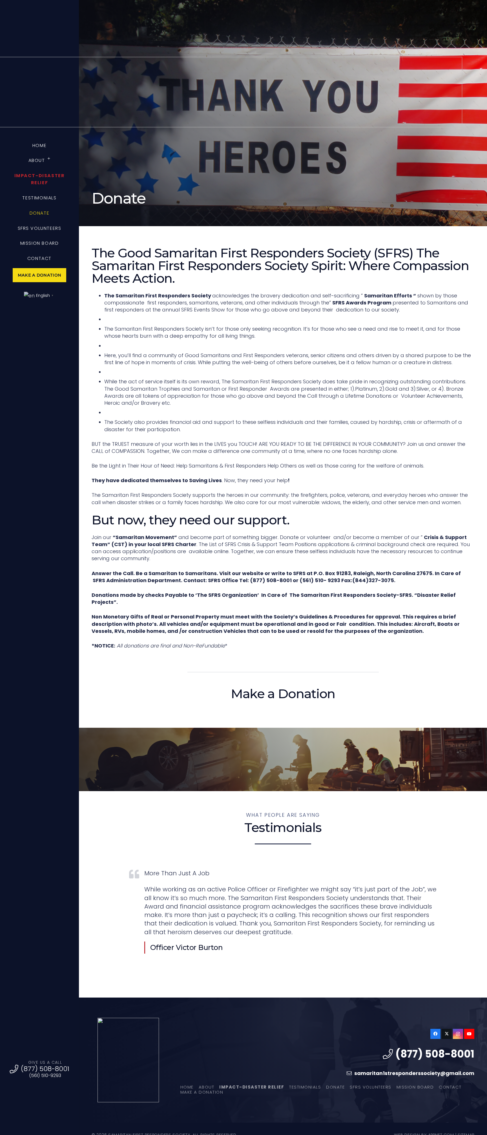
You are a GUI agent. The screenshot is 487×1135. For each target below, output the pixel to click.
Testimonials (305, 1087)
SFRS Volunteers (370, 1087)
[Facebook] (435, 1034)
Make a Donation (201, 1092)
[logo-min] (128, 1060)
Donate (335, 1087)
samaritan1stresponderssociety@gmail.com (414, 1073)
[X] (447, 1034)
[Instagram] (458, 1034)
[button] (49, 159)
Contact (450, 1087)
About (206, 1087)
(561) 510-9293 (45, 1075)
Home (187, 1087)
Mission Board (415, 1087)
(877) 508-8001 (45, 1068)
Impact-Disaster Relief (251, 1087)
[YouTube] (469, 1034)
